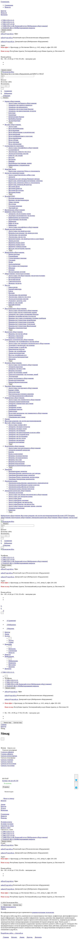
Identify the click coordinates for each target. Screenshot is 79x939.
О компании (9, 5)
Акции (3, 804)
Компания (4, 810)
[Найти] (7, 86)
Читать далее (63, 922)
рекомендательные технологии (43, 912)
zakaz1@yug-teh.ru (7, 41)
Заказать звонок (6, 30)
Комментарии (9, 791)
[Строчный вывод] (11, 768)
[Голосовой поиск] (3, 86)
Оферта (3, 909)
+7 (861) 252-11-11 (7, 20)
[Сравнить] (76, 785)
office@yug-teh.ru (7, 34)
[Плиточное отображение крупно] (2, 768)
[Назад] (10, 638)
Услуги (3, 808)
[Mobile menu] (2, 547)
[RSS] (1, 741)
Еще (10, 122)
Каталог (3, 801)
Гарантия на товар (7, 826)
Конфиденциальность (8, 907)
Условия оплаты (6, 822)
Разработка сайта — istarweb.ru (12, 933)
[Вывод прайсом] (15, 768)
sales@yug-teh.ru (7, 38)
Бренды (3, 806)
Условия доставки (7, 824)
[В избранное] (76, 778)
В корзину (6, 787)
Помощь (4, 818)
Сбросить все (11, 748)
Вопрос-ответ (5, 828)
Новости (8, 7)
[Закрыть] (2, 613)
